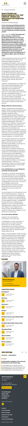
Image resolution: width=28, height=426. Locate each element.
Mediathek (4, 398)
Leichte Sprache (6, 410)
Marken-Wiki (5, 394)
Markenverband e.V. (7, 377)
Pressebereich (5, 396)
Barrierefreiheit (6, 412)
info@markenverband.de (11, 384)
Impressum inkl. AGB (7, 414)
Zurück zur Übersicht (9, 10)
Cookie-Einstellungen (7, 419)
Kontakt (4, 408)
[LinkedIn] (3, 404)
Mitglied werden (6, 387)
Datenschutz (5, 417)
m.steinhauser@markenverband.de (11, 285)
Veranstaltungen (6, 392)
